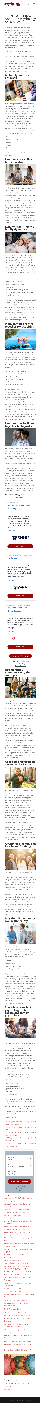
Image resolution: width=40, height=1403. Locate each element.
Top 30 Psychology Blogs (12, 1309)
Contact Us (7, 1386)
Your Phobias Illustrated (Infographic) (17, 1315)
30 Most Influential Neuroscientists (16, 1300)
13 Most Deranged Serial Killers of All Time (18, 1350)
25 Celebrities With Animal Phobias (16, 1312)
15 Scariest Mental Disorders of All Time (17, 1341)
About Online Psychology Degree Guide (17, 1383)
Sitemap (7, 1389)
